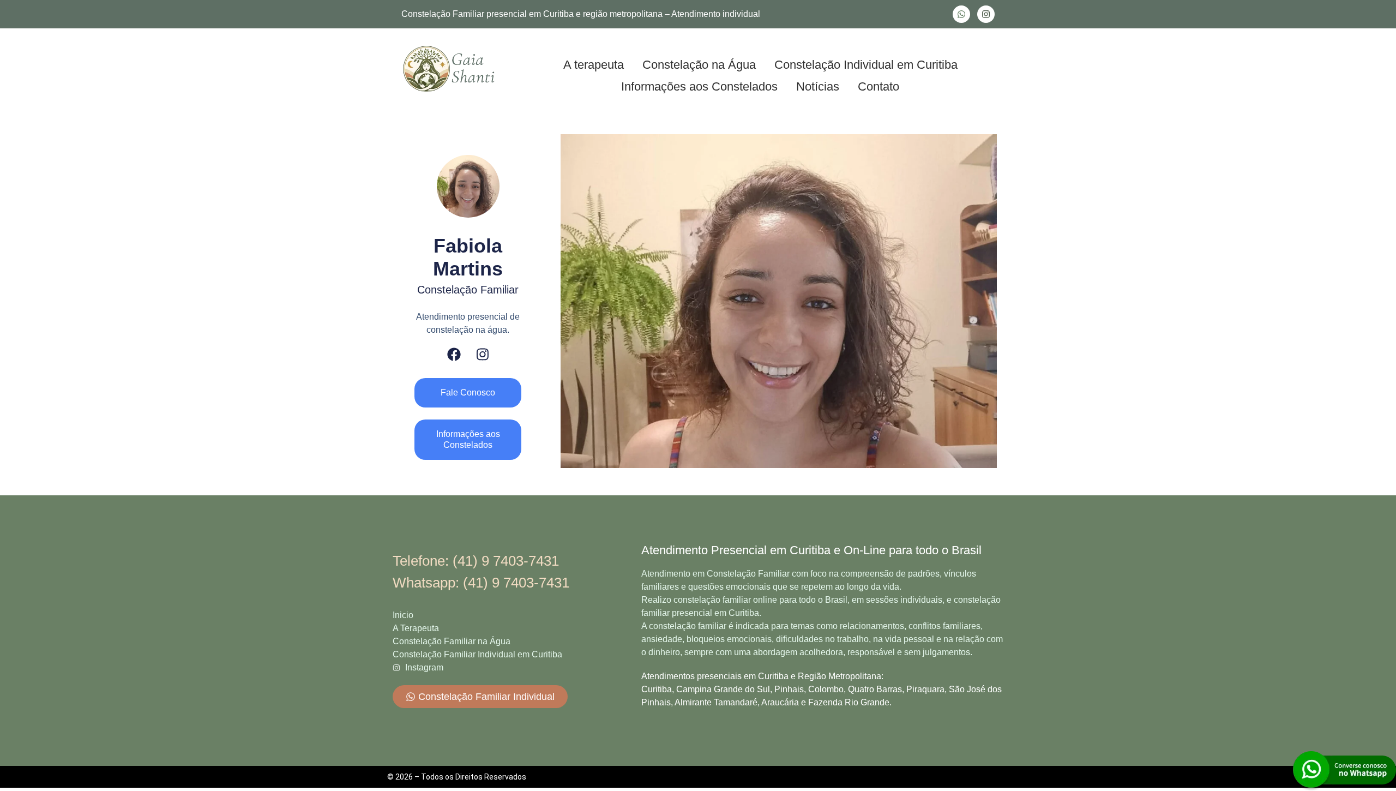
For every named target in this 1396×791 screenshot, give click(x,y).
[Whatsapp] (961, 14)
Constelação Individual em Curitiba (866, 64)
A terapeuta (593, 64)
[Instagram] (986, 14)
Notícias (817, 86)
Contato (878, 86)
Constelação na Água (699, 64)
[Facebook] (454, 354)
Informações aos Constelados (699, 86)
